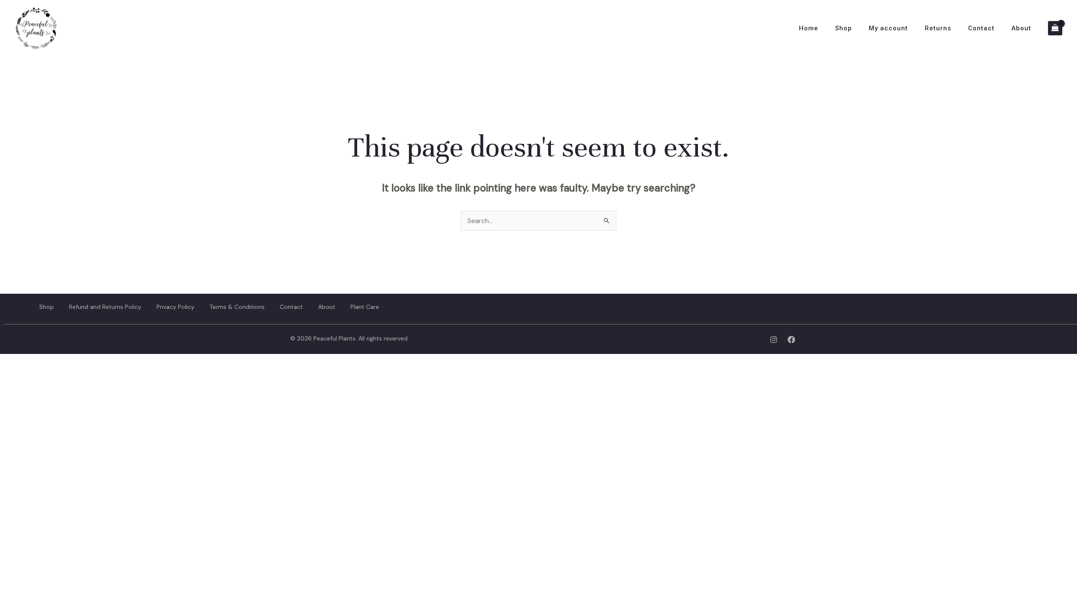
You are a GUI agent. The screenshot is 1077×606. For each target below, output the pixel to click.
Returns (938, 28)
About (1021, 28)
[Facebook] (791, 339)
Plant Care (364, 307)
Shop (843, 28)
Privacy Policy (175, 307)
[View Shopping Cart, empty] (1055, 28)
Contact (981, 28)
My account (888, 28)
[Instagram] (773, 339)
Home (808, 28)
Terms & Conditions (237, 307)
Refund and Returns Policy (105, 307)
